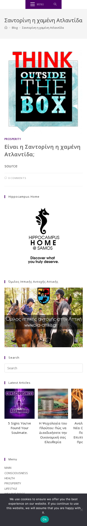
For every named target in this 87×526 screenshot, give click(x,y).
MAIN (7, 468)
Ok (45, 519)
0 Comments (17, 178)
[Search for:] (55, 4)
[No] (81, 510)
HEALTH (9, 478)
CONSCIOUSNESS (16, 473)
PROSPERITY (12, 139)
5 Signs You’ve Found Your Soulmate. (19, 428)
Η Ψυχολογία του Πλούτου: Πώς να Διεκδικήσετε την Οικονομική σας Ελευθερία (53, 432)
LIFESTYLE (10, 489)
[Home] (5, 28)
